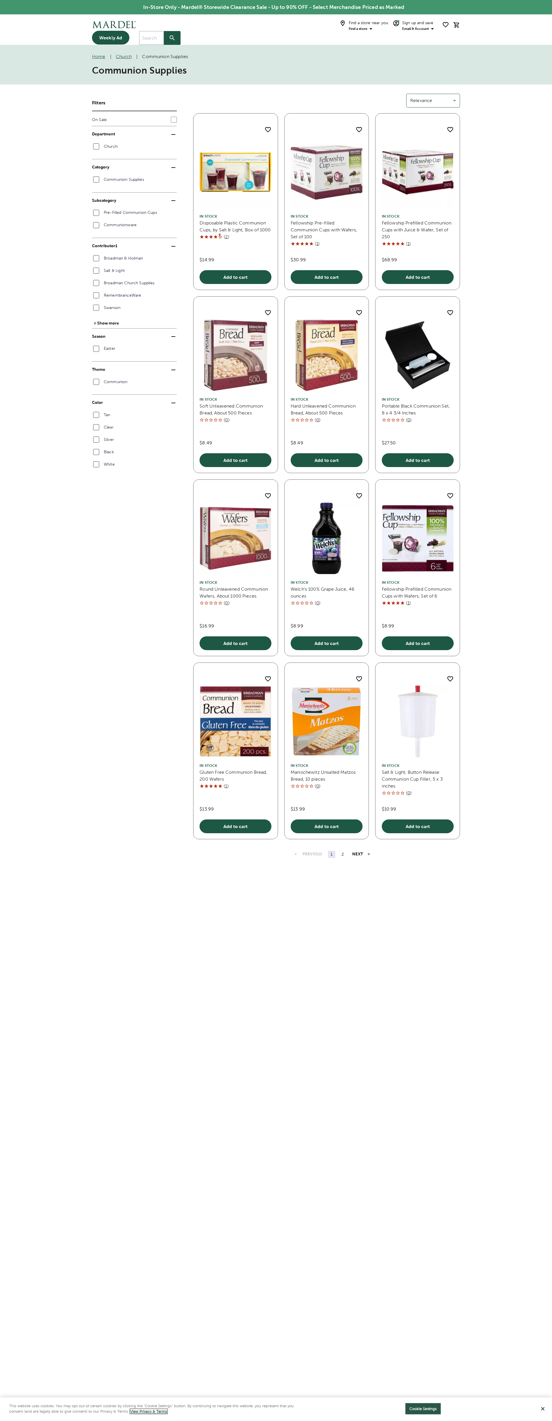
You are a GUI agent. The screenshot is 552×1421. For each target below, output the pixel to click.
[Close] (542, 1408)
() (226, 236)
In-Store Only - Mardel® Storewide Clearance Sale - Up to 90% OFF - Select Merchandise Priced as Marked (273, 7)
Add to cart (235, 277)
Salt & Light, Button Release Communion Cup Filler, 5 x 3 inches (412, 779)
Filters (98, 102)
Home (99, 56)
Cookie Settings (423, 1409)
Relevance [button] (421, 100)
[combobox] (151, 38)
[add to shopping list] (268, 130)
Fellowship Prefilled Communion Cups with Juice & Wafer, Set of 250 (417, 229)
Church (124, 56)
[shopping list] (445, 24)
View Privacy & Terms (148, 1411)
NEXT (357, 854)
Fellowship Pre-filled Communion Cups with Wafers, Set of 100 (324, 229)
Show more (108, 322)
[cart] (456, 24)
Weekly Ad (110, 37)
